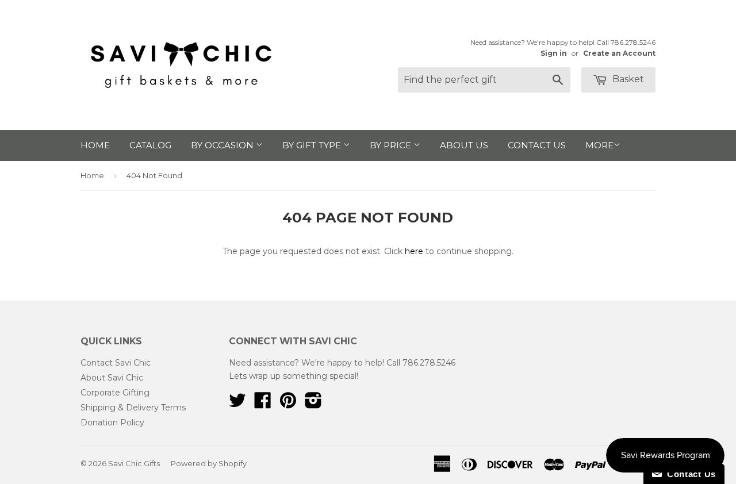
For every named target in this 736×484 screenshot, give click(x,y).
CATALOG (150, 145)
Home (92, 175)
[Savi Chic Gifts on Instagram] (313, 404)
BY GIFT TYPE (312, 145)
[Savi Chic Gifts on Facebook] (262, 404)
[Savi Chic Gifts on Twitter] (237, 404)
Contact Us (689, 474)
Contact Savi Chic (115, 363)
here (414, 251)
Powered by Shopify (209, 463)
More (599, 145)
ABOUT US (464, 145)
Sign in (553, 53)
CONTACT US (537, 145)
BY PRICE (391, 145)
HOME (95, 145)
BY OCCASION (223, 145)
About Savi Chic (111, 377)
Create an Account (619, 53)
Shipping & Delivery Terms (133, 407)
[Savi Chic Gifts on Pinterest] (288, 404)
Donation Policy (112, 422)
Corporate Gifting (115, 392)
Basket (627, 79)
